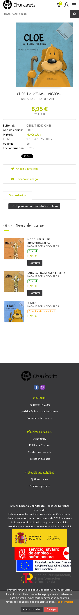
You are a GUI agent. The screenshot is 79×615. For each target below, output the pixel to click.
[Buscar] (74, 14)
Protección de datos (39, 459)
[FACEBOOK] (36, 387)
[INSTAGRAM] (42, 387)
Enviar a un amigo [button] (26, 179)
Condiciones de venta (39, 452)
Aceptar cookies (31, 609)
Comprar (35, 263)
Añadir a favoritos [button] (26, 169)
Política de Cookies (39, 445)
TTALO (32, 303)
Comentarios (17, 195)
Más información (64, 602)
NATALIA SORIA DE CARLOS (39, 99)
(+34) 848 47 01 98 (39, 405)
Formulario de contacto (39, 418)
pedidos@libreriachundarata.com (39, 411)
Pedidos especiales (39, 486)
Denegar (51, 609)
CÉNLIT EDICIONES (39, 125)
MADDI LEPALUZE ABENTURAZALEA (38, 241)
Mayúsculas (33, 135)
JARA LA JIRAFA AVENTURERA (46, 273)
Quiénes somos (39, 479)
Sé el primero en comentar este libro (34, 206)
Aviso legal (39, 438)
